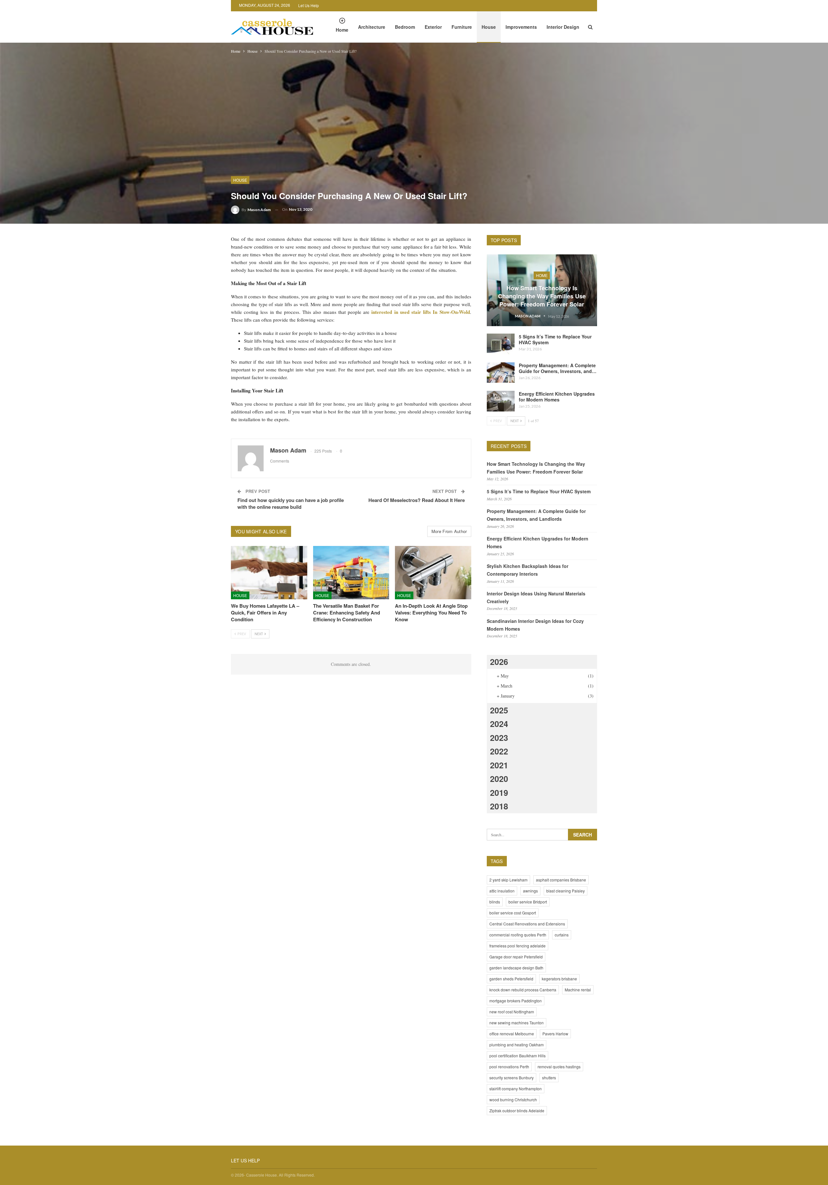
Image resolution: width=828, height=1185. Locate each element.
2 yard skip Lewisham (508, 879)
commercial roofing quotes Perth (517, 934)
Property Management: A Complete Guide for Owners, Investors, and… (557, 368)
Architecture (371, 27)
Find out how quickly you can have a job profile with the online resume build (290, 503)
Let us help (308, 5)
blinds (494, 901)
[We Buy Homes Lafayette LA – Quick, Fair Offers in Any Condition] (269, 572)
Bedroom (405, 27)
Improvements (521, 27)
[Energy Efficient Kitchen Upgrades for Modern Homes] (501, 401)
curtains (562, 934)
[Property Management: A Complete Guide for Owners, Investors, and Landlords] (501, 372)
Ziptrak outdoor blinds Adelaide (516, 1110)
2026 (499, 661)
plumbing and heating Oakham (516, 1044)
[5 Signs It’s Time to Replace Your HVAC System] (501, 344)
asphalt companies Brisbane (561, 879)
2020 (499, 779)
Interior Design (563, 27)
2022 (499, 751)
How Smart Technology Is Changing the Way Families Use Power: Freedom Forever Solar (542, 296)
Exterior (433, 27)
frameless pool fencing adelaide (517, 945)
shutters (549, 1077)
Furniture (462, 27)
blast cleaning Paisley (565, 890)
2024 (499, 724)
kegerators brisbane (559, 978)
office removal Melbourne (511, 1033)
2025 (499, 710)
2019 (499, 792)
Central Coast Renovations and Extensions (527, 923)
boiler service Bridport (527, 901)
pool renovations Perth (509, 1066)
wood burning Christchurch (513, 1099)
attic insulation (502, 890)
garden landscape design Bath (516, 967)
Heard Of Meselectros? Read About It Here (416, 500)
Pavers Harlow (555, 1033)
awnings (530, 890)
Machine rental (578, 989)
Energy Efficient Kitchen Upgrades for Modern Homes (557, 396)
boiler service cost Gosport (512, 912)
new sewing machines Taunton (516, 1022)
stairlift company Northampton (515, 1088)
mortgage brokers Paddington (515, 1000)
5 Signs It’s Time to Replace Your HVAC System (555, 339)
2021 (499, 765)
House (489, 27)
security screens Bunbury (511, 1077)
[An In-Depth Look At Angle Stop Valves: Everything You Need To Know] (433, 572)
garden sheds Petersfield (511, 978)
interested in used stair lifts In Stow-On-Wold (420, 311)
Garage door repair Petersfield (516, 956)
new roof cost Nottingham (511, 1011)
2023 (499, 737)
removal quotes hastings (559, 1066)
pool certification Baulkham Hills (517, 1055)
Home (342, 30)
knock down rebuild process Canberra (522, 989)
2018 (499, 806)
